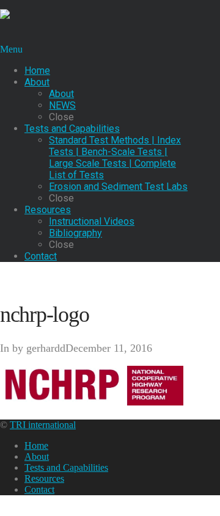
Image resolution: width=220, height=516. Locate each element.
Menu (11, 49)
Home (36, 445)
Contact (39, 489)
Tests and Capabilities (66, 467)
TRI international (43, 425)
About (36, 456)
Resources (44, 478)
